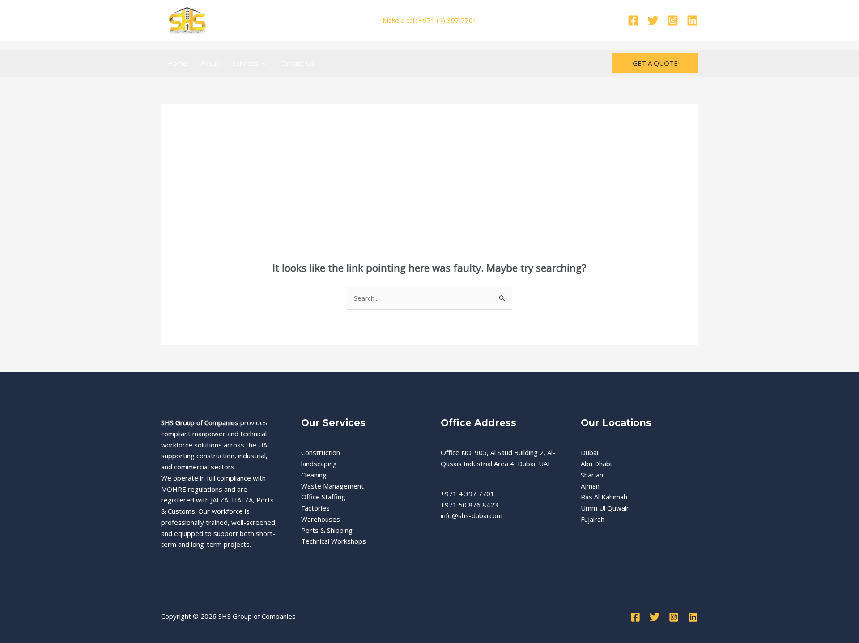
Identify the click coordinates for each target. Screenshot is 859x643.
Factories (315, 507)
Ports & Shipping (327, 530)
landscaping (319, 463)
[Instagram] (672, 20)
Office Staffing (323, 496)
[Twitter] (653, 20)
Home (177, 63)
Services (245, 63)
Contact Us (297, 63)
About (209, 63)
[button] (262, 63)
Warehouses (320, 519)
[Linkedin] (692, 20)
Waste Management (332, 485)
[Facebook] (633, 20)
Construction (320, 452)
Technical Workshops (333, 541)
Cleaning (314, 474)
